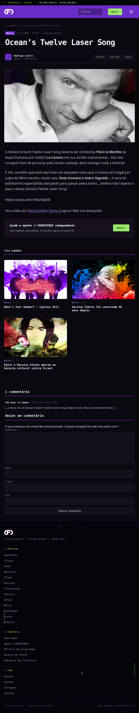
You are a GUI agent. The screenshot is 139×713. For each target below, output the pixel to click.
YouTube (9, 682)
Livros (8, 616)
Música (10, 33)
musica (12, 25)
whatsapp (114, 57)
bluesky (100, 57)
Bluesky (9, 676)
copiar (128, 57)
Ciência (9, 622)
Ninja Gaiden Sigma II (45, 210)
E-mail (10, 481)
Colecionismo (12, 588)
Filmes (8, 577)
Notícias (9, 583)
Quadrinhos (11, 555)
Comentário (12, 430)
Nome (8, 468)
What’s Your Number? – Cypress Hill (31, 307)
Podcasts (9, 594)
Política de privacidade (19, 649)
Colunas (9, 560)
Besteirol (10, 572)
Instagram (10, 687)
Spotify (9, 693)
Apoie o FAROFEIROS (16, 643)
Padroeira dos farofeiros (20, 660)
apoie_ (115, 11)
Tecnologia (11, 611)
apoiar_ (121, 227)
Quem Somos (11, 638)
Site (7, 495)
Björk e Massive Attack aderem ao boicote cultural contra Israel (30, 366)
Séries (8, 600)
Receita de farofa (15, 655)
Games (7, 566)
